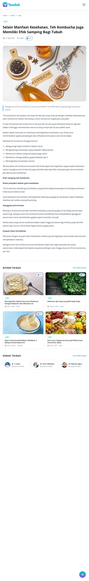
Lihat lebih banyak (79, 268)
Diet (19, 15)
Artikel (12, 15)
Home (5, 15)
